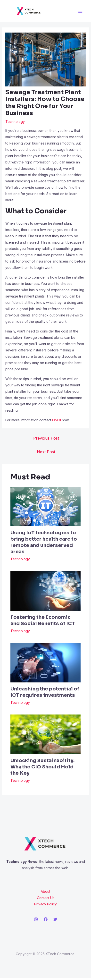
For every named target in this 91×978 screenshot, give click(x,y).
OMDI (56, 420)
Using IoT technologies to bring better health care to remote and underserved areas (43, 542)
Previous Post (46, 438)
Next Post (46, 451)
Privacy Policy (45, 904)
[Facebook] (46, 919)
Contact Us (45, 898)
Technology (15, 121)
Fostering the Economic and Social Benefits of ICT (42, 620)
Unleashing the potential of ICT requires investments (44, 692)
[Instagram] (36, 919)
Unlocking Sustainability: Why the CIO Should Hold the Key (42, 766)
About (45, 891)
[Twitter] (55, 919)
